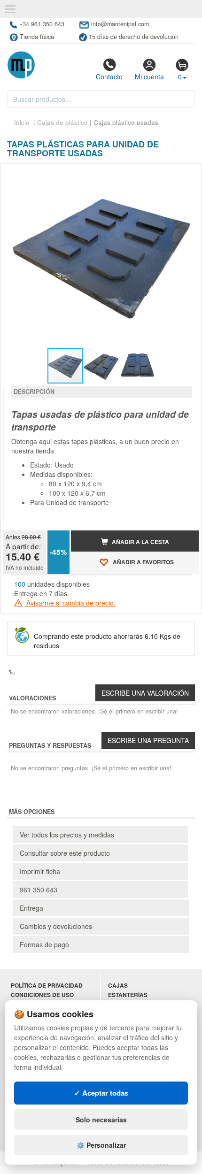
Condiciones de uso (42, 995)
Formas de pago (44, 944)
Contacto (109, 76)
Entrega (31, 908)
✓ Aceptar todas (101, 1093)
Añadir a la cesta (139, 542)
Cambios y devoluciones (56, 926)
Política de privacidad (47, 986)
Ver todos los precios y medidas (67, 834)
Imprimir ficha (40, 871)
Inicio (22, 122)
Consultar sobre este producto (65, 853)
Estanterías (128, 995)
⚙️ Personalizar (101, 1145)
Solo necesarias (101, 1119)
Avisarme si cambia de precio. (70, 602)
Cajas (118, 986)
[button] (183, 174)
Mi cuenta (149, 76)
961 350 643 (38, 889)
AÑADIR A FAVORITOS (142, 562)
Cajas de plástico (62, 122)
